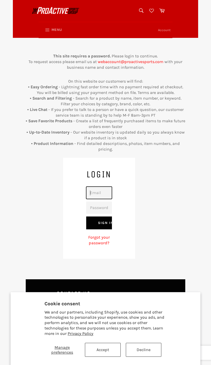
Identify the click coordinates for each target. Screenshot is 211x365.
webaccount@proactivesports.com (131, 61)
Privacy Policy (80, 333)
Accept (102, 349)
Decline (144, 349)
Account (164, 30)
